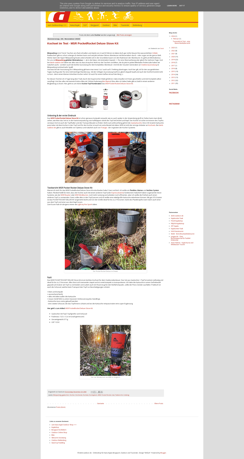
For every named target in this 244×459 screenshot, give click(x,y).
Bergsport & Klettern (58, 430)
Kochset (85, 395)
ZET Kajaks (175, 226)
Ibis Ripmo (106, 81)
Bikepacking (60, 60)
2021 (173, 54)
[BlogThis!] (94, 392)
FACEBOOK (174, 92)
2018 (173, 62)
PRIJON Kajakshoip (177, 223)
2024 (173, 36)
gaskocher (65, 395)
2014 (173, 74)
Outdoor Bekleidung (58, 440)
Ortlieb (155, 53)
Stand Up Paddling (58, 443)
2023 (173, 48)
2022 (173, 51)
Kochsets (151, 125)
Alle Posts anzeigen (124, 35)
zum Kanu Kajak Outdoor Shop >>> (64, 425)
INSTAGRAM (174, 104)
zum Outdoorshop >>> (57, 25)
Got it (182, 6)
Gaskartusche (136, 123)
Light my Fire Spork (85, 204)
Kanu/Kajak (75, 25)
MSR (99, 395)
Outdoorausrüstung (149, 65)
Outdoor (106, 25)
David (162, 48)
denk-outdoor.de (56, 62)
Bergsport (95, 25)
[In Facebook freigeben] (99, 392)
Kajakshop (55, 427)
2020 (173, 57)
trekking (126, 395)
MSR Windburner (81, 195)
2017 (173, 65)
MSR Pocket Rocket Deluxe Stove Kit (119, 83)
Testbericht (119, 395)
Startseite (100, 403)
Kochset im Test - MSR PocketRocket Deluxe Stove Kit (82, 43)
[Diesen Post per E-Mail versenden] (92, 392)
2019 (173, 60)
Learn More (172, 6)
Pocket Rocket (106, 395)
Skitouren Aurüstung (58, 438)
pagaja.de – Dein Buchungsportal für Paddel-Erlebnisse (181, 238)
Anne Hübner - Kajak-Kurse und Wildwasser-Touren (182, 244)
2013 (173, 77)
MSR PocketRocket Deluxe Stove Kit (79, 308)
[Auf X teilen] (97, 392)
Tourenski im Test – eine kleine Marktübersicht (181, 42)
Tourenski (125, 25)
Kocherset (78, 395)
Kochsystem (93, 395)
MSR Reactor (66, 195)
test (113, 395)
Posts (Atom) (60, 407)
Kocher (72, 395)
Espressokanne (117, 193)
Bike (115, 25)
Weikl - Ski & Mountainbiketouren (182, 234)
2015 (173, 71)
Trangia (104, 127)
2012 (173, 80)
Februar (176, 39)
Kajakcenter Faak (177, 218)
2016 (173, 68)
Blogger (163, 453)
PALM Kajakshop (177, 221)
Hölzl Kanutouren (177, 231)
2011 (173, 83)
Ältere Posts (158, 403)
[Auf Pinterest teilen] (101, 392)
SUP (85, 25)
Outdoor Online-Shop (59, 432)
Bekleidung (137, 25)
